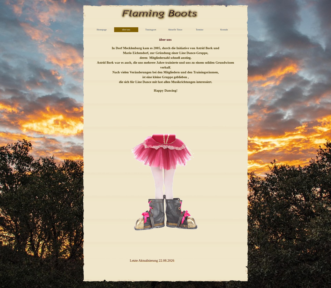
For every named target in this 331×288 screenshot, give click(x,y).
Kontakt (224, 29)
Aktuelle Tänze (175, 29)
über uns (126, 29)
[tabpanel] (165, 81)
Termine (199, 29)
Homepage (102, 29)
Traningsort (150, 29)
